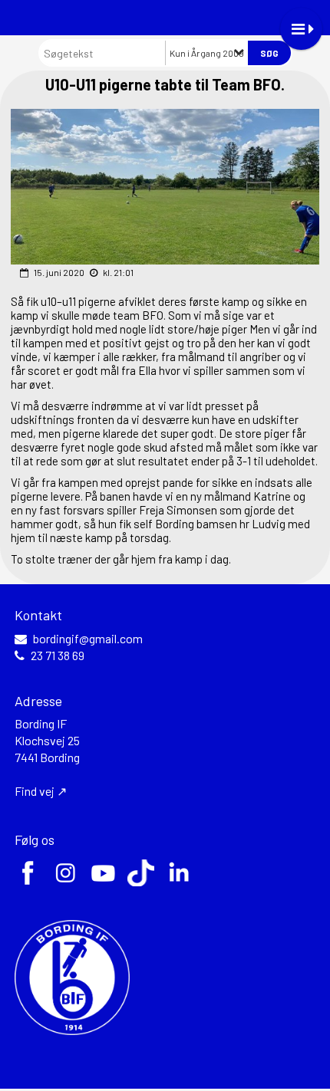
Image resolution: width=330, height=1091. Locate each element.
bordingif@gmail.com (88, 639)
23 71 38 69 (57, 655)
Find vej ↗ (41, 791)
